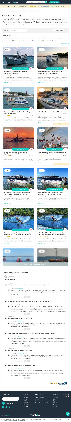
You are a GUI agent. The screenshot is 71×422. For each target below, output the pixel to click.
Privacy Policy (27, 399)
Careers (54, 402)
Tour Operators (39, 397)
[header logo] (11, 2)
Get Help (26, 397)
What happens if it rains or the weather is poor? (22, 365)
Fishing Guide (27, 404)
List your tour (54, 2)
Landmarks (55, 406)
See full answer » (14, 294)
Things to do (28, 11)
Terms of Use (27, 402)
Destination (5, 11)
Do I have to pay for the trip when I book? (20, 350)
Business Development (41, 402)
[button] (25, 297)
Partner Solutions (40, 401)
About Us (55, 397)
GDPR (25, 401)
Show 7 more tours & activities (34, 264)
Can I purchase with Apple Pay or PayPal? (20, 318)
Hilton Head (21, 11)
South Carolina (12, 11)
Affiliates (37, 399)
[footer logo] (35, 415)
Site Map (26, 406)
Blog (53, 401)
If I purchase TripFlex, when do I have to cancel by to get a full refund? (28, 301)
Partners (54, 399)
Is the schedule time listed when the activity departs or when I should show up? (31, 333)
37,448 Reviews (45, 6)
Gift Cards (55, 404)
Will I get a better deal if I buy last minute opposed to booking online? (28, 285)
